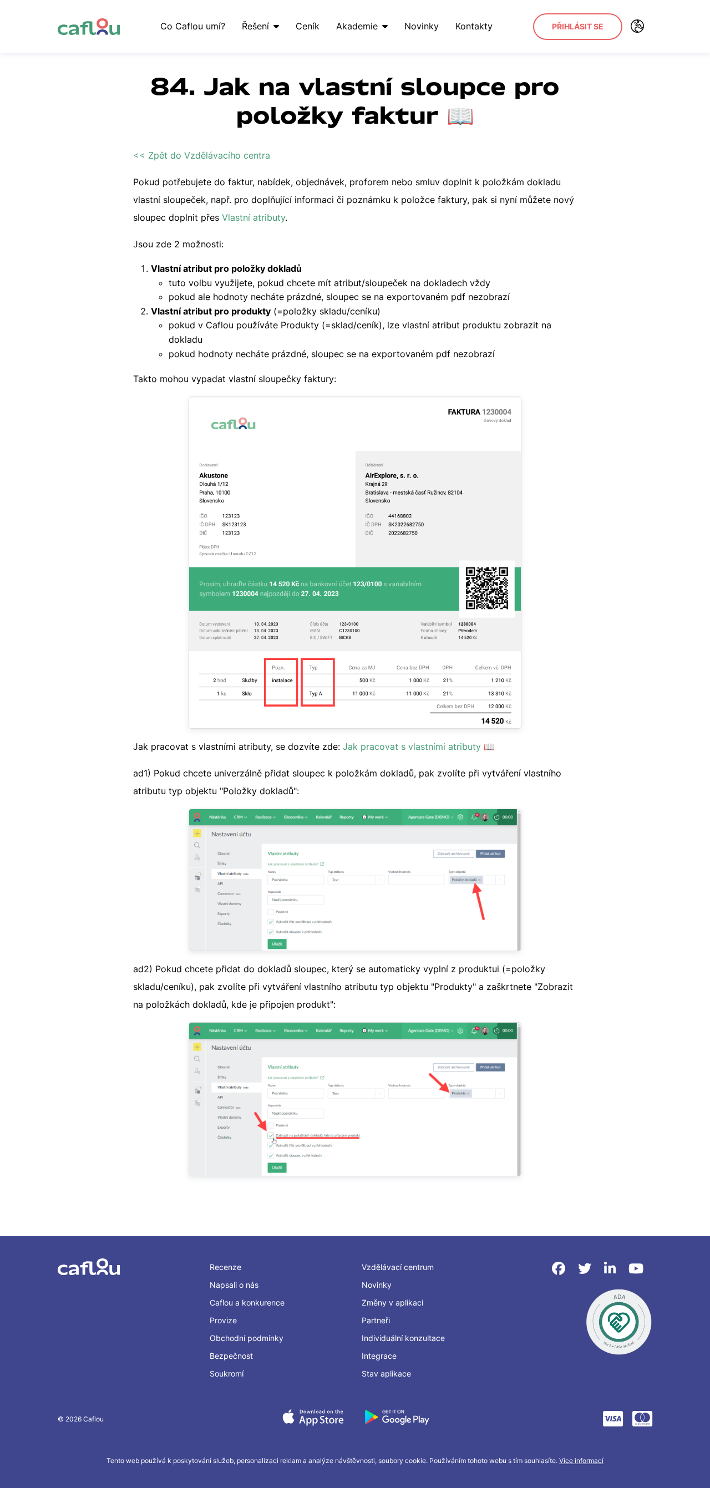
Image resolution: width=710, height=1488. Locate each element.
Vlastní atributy (253, 217)
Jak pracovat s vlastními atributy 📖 (419, 746)
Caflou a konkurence (247, 1302)
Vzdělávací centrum (398, 1267)
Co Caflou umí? (192, 26)
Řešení (255, 26)
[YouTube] (635, 1269)
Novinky (421, 26)
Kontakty (474, 26)
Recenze (225, 1267)
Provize (223, 1320)
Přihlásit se (578, 26)
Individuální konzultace (403, 1338)
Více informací (581, 1460)
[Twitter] (586, 1269)
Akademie (357, 26)
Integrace (379, 1355)
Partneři (376, 1320)
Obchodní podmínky (246, 1338)
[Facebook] (560, 1269)
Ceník (308, 26)
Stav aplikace (386, 1373)
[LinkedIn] (612, 1269)
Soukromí (227, 1373)
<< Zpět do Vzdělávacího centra (201, 155)
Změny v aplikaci (392, 1302)
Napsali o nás (234, 1284)
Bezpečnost (231, 1355)
